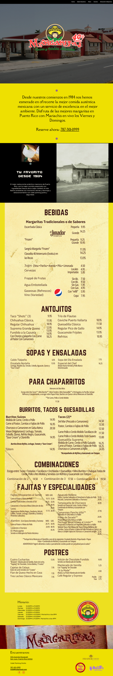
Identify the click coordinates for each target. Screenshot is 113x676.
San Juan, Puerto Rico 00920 (21, 659)
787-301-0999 (69, 129)
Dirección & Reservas (106, 1)
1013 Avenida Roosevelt (19, 657)
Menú (89, 1)
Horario (96, 1)
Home (73, 1)
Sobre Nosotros (81, 1)
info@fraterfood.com (18, 669)
